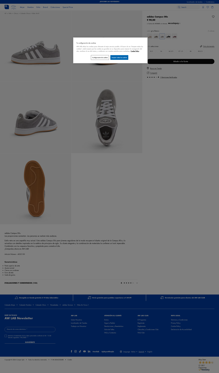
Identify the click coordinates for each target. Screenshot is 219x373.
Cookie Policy (135, 51)
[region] (110, 50)
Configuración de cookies (100, 57)
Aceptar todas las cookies (119, 57)
